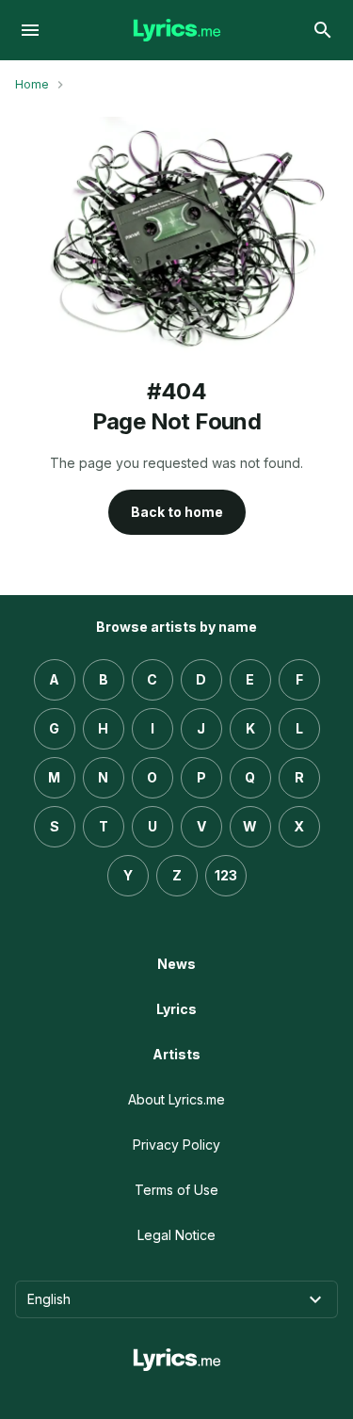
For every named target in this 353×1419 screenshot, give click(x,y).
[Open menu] (30, 30)
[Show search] (322, 30)
